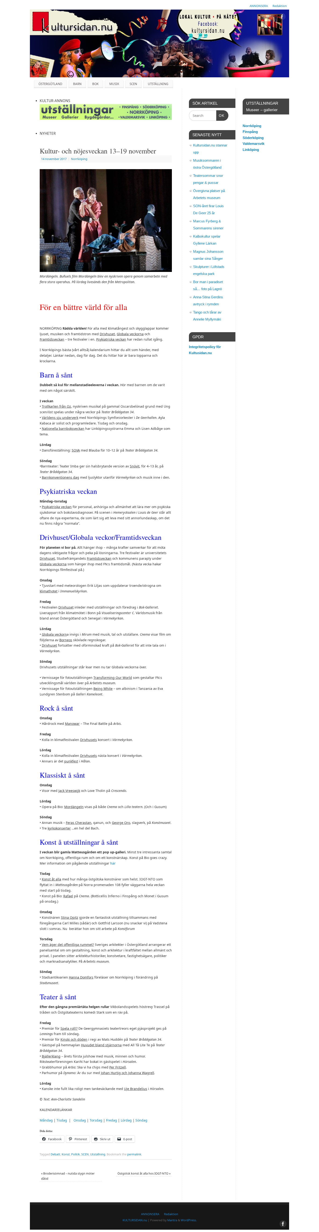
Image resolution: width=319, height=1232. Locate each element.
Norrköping (79, 159)
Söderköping (253, 138)
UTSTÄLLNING (158, 84)
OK (220, 115)
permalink (134, 1154)
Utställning (97, 1154)
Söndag (141, 1120)
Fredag (111, 1120)
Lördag (126, 1120)
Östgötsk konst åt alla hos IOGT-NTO (143, 1173)
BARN (77, 84)
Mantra (172, 1220)
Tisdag (62, 1120)
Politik (75, 1154)
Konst (66, 1154)
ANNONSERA (259, 6)
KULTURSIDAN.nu (135, 1220)
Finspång (250, 132)
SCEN (133, 84)
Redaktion (280, 6)
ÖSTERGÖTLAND (50, 84)
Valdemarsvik (253, 144)
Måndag (46, 1120)
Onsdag (80, 1120)
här (113, 863)
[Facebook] (282, 17)
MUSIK (114, 84)
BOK (95, 84)
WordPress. (189, 1220)
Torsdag (96, 1120)
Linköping (251, 150)
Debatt (55, 1154)
